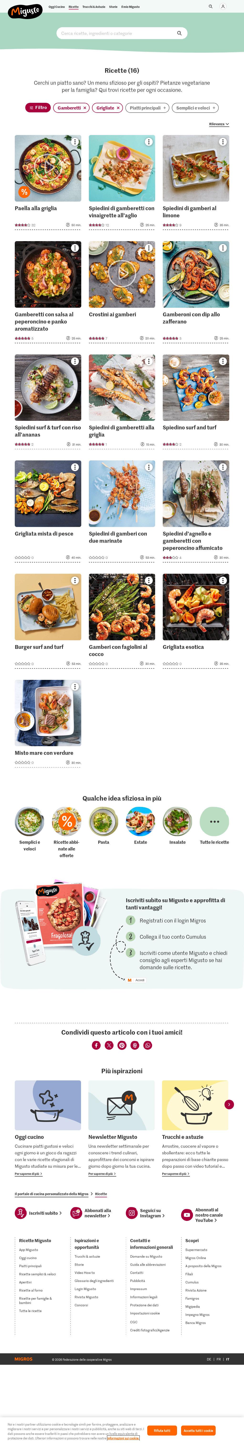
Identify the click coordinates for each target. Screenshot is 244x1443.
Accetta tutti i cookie (198, 1430)
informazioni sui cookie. (123, 1438)
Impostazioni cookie (145, 1313)
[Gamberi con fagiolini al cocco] (122, 623)
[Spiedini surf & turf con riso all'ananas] (48, 403)
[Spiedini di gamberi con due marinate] (122, 512)
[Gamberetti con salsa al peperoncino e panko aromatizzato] (48, 293)
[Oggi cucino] (48, 1128)
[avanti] (229, 1104)
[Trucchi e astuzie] (195, 1128)
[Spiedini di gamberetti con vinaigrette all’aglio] (122, 184)
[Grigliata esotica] (196, 623)
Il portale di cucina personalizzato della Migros (51, 1193)
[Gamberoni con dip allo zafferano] (196, 293)
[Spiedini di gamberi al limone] (196, 184)
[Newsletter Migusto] (121, 1128)
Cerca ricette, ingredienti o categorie (122, 33)
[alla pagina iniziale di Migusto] (25, 7)
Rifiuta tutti (162, 1430)
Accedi (140, 980)
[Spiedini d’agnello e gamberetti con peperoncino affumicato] (196, 512)
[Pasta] (103, 833)
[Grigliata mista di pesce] (48, 512)
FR (219, 1359)
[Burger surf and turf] (48, 623)
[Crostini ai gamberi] (122, 293)
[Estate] (140, 833)
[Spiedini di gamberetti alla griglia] (122, 403)
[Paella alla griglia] (48, 184)
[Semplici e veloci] (29, 833)
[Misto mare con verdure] (48, 725)
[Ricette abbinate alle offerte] (66, 833)
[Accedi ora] (223, 6)
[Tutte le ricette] (214, 833)
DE (209, 1359)
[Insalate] (177, 833)
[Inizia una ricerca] (210, 6)
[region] (122, 1430)
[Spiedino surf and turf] (196, 403)
